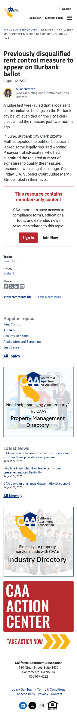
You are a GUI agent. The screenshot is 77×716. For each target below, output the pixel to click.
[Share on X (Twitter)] (11, 286)
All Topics (11, 356)
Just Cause (11, 347)
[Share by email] (22, 286)
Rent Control (29, 30)
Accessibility (26, 694)
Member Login (54, 17)
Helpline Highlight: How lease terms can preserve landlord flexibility (32, 470)
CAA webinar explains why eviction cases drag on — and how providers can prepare (36, 455)
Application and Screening (22, 342)
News (14, 30)
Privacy (43, 694)
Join (15, 689)
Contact (56, 694)
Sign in (28, 237)
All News (11, 496)
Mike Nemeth (25, 89)
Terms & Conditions (51, 689)
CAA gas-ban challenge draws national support (36, 483)
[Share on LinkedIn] (16, 286)
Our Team (27, 689)
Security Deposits (16, 336)
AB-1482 (9, 330)
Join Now (35, 17)
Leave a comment (48, 296)
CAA (5, 30)
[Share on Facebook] (6, 286)
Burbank (9, 273)
